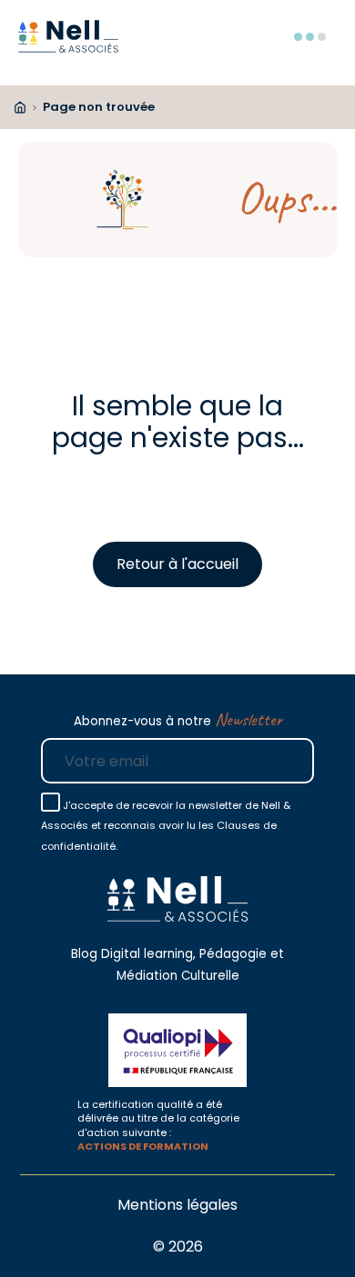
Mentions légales (177, 1204)
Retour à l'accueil (177, 564)
